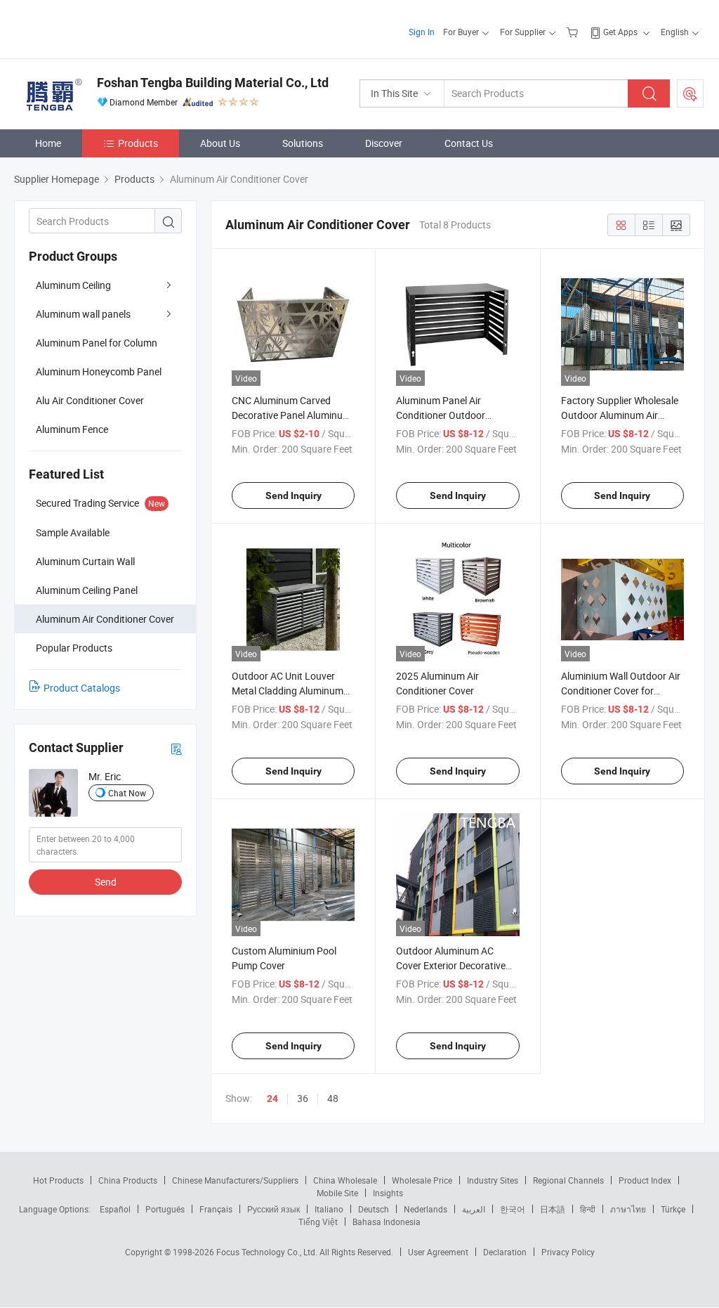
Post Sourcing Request (690, 93)
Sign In (422, 31)
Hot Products (58, 1180)
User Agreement (438, 1251)
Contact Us (468, 143)
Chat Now (127, 792)
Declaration (505, 1251)
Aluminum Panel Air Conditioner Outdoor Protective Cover (440, 415)
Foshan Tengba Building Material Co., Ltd (213, 82)
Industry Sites (492, 1180)
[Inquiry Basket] (574, 31)
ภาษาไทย (628, 1209)
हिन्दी (587, 1209)
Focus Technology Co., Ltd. (267, 1251)
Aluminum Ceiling (73, 285)
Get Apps (620, 31)
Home (48, 143)
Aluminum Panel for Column (96, 342)
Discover (383, 143)
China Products (127, 1180)
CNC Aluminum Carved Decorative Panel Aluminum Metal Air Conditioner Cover (291, 415)
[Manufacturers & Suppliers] (104, 27)
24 (272, 1098)
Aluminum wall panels (83, 313)
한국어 (512, 1209)
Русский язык (273, 1209)
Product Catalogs (82, 687)
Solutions (302, 143)
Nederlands (425, 1209)
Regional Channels (568, 1180)
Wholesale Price (422, 1180)
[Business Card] (176, 748)
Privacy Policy (568, 1251)
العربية (473, 1209)
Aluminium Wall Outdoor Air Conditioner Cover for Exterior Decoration (620, 690)
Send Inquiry (293, 495)
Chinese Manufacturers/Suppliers (235, 1180)
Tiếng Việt (318, 1221)
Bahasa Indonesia (386, 1221)
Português (165, 1209)
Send (106, 881)
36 (302, 1098)
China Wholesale (345, 1180)
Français (215, 1209)
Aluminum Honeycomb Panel (98, 371)
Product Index (645, 1180)
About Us (220, 143)
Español (115, 1209)
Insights (388, 1192)
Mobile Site (337, 1192)
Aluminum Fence (72, 429)
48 (332, 1098)
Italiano (329, 1209)
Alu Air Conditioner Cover (90, 400)
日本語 (552, 1209)
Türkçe (673, 1209)
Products (138, 143)
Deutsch (373, 1209)
